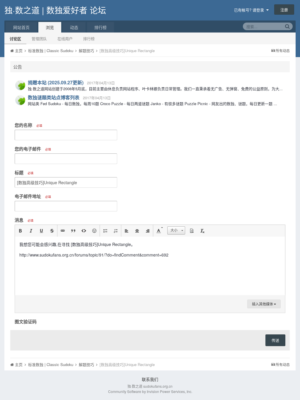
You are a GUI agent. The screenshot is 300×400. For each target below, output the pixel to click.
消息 (24, 220)
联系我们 (150, 379)
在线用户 (65, 38)
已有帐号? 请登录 (250, 10)
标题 (24, 172)
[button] (20, 231)
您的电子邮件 (33, 149)
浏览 (50, 27)
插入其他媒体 (263, 303)
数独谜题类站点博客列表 (53, 97)
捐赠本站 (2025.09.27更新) (55, 82)
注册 (284, 9)
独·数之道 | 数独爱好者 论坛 (55, 10)
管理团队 (39, 38)
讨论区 (15, 38)
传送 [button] (275, 340)
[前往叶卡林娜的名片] (20, 85)
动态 (74, 27)
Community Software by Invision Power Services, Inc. (150, 391)
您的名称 (28, 125)
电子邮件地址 (33, 196)
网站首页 (21, 27)
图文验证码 (26, 321)
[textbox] (150, 266)
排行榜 (89, 38)
